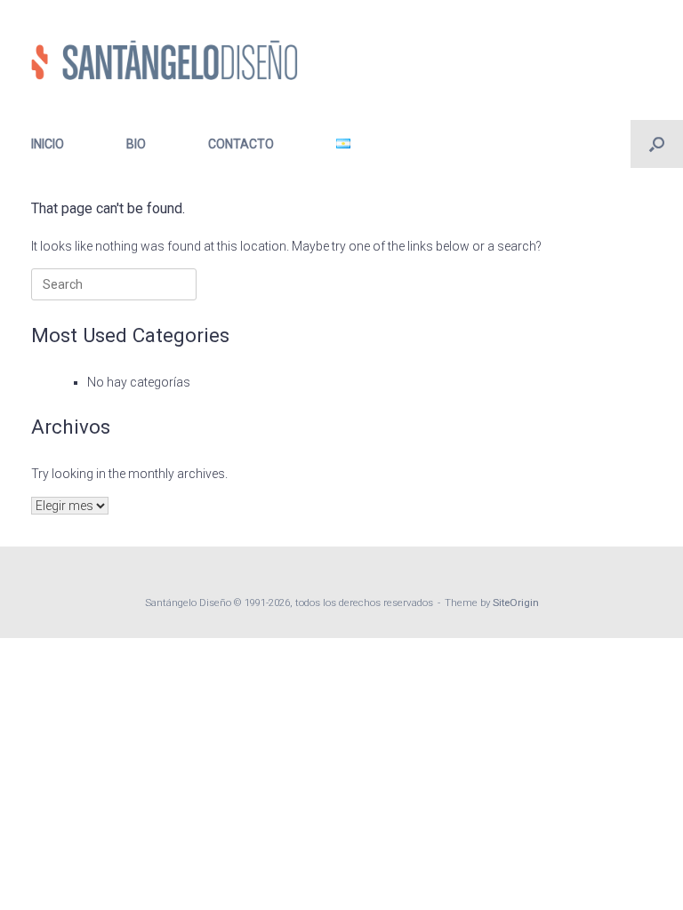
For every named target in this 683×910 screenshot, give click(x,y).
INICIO (47, 144)
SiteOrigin (516, 602)
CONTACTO (241, 144)
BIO (136, 144)
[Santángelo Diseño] (164, 60)
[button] (657, 144)
